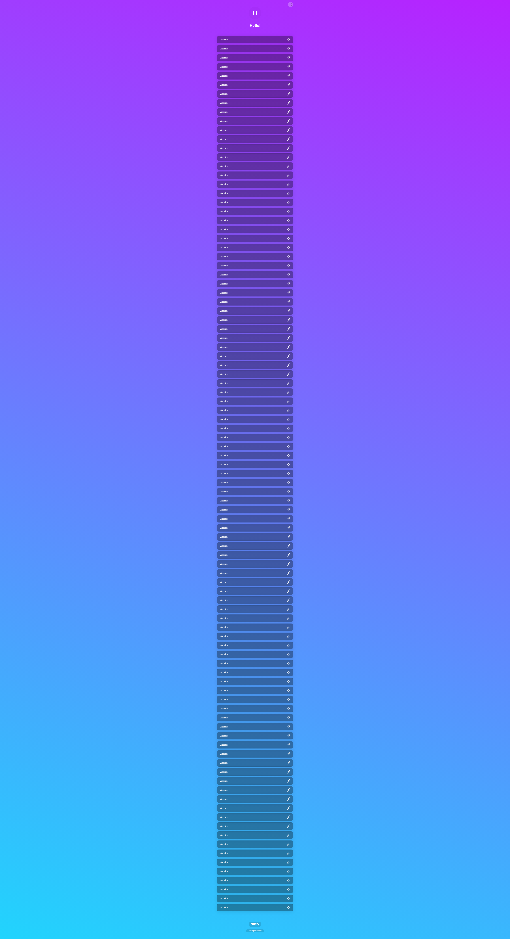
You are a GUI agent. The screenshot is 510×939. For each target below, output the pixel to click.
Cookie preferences (255, 931)
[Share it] (290, 4)
